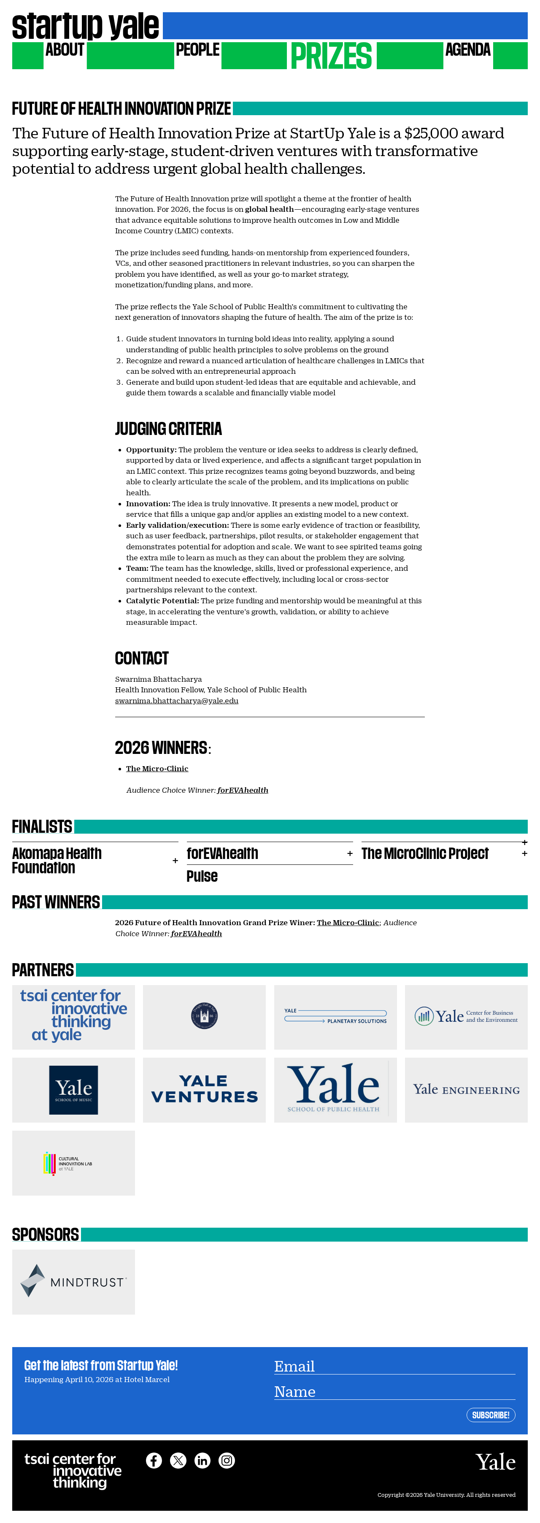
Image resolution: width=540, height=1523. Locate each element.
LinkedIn (202, 1461)
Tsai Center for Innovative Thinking (73, 1472)
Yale (495, 1461)
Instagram (227, 1461)
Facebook (154, 1461)
